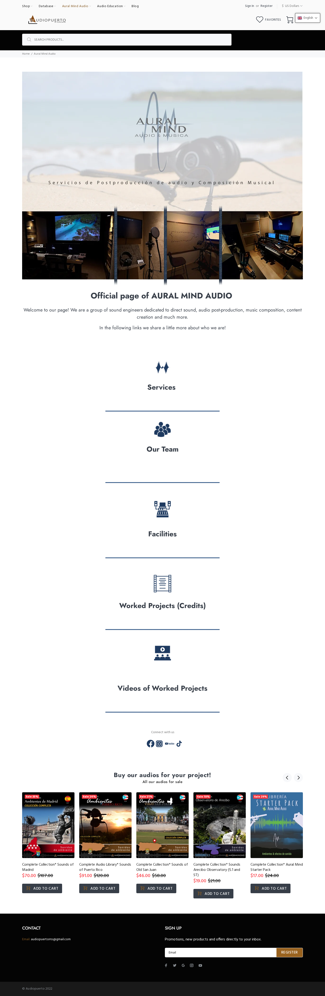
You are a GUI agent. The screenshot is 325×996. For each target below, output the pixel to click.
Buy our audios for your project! (162, 775)
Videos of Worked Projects (162, 688)
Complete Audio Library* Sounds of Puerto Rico (105, 867)
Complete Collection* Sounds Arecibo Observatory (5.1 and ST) (216, 870)
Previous (287, 777)
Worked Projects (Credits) (162, 605)
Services (162, 387)
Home (26, 54)
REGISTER (289, 952)
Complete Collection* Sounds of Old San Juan (162, 867)
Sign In (249, 6)
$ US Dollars (290, 6)
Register (266, 6)
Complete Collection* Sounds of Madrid (48, 867)
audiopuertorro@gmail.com (51, 939)
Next (298, 777)
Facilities (162, 534)
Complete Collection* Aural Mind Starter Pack (277, 867)
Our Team (163, 449)
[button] (307, 18)
